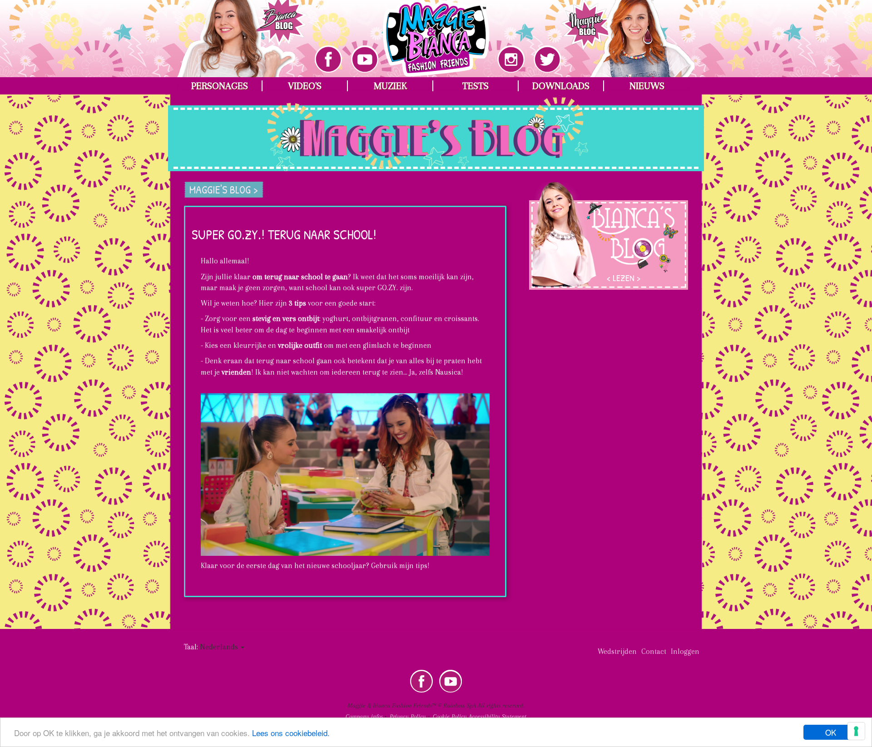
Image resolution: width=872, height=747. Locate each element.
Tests (475, 85)
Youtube (450, 681)
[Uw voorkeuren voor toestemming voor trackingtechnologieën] (856, 731)
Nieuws (646, 85)
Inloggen (685, 651)
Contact (653, 651)
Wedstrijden (617, 651)
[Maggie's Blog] (628, 32)
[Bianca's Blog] (242, 32)
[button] (222, 647)
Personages (219, 85)
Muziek (390, 85)
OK (830, 732)
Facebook (421, 681)
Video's (305, 85)
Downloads (561, 85)
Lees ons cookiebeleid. (291, 732)
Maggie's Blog (189, 110)
